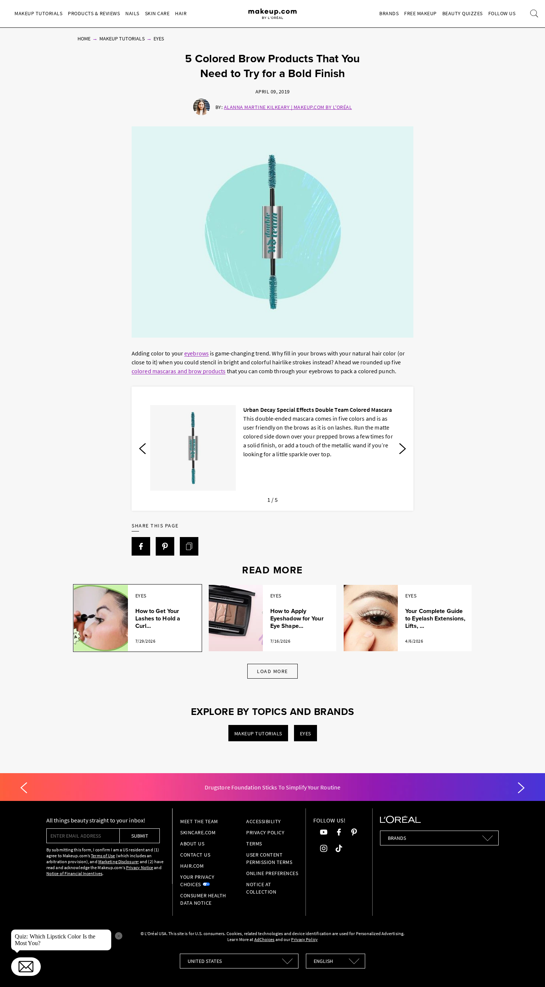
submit (139, 835)
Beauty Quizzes (462, 13)
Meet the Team (199, 821)
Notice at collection (261, 888)
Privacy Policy (265, 832)
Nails (132, 13)
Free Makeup (420, 13)
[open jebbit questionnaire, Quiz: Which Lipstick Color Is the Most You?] (26, 966)
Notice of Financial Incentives (74, 873)
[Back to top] (528, 970)
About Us (192, 843)
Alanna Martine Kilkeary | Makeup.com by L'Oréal (288, 107)
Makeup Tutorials (38, 13)
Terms (254, 843)
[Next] (402, 448)
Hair (180, 13)
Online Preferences (272, 873)
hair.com (192, 865)
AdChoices (264, 939)
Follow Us (502, 13)
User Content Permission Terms (269, 858)
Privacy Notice (139, 867)
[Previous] (142, 448)
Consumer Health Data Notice (203, 899)
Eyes (158, 38)
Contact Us (195, 854)
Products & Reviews (94, 13)
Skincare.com (197, 832)
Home (83, 38)
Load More (272, 671)
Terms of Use (103, 855)
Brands (389, 13)
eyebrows (196, 353)
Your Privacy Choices (197, 881)
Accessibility (263, 821)
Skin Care (157, 13)
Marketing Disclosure (118, 861)
